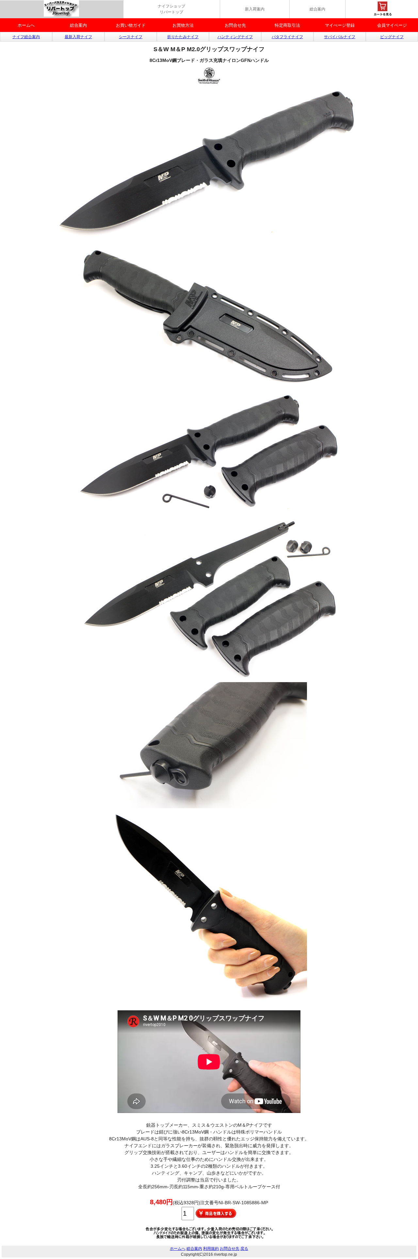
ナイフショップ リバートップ (171, 9)
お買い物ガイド (131, 25)
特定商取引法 (287, 25)
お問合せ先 (235, 25)
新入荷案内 (255, 9)
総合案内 (317, 9)
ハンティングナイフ (235, 37)
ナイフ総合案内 (26, 37)
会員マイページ (392, 25)
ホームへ (26, 25)
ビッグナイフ (392, 37)
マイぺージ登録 (340, 25)
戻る (244, 1248)
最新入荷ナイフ (78, 37)
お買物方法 (183, 25)
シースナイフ (130, 37)
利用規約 (211, 1248)
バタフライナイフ (287, 37)
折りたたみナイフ (183, 37)
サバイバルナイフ (339, 37)
